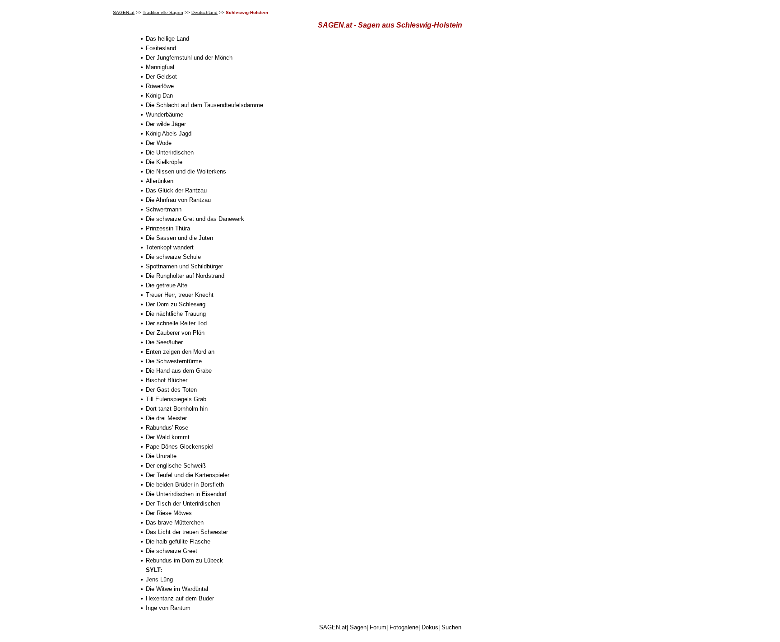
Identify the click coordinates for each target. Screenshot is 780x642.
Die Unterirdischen (170, 152)
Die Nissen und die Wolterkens (186, 171)
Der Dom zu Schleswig (175, 304)
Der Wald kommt (168, 437)
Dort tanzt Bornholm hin (177, 408)
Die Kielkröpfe (164, 162)
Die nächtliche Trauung (176, 313)
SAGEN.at (124, 12)
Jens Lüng (159, 579)
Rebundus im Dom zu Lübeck (184, 560)
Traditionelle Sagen (163, 12)
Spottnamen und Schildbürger (184, 266)
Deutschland (204, 12)
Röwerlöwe (160, 86)
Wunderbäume (164, 114)
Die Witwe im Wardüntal (177, 589)
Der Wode (159, 143)
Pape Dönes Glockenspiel (180, 446)
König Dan (159, 95)
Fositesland (161, 48)
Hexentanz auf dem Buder (180, 598)
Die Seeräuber (164, 342)
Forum (378, 627)
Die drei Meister (166, 418)
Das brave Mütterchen (175, 522)
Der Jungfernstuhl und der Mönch (189, 57)
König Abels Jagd (168, 133)
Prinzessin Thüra (168, 228)
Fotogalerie (404, 627)
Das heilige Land (167, 38)
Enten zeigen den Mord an (180, 351)
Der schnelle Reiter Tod (176, 323)
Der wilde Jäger (166, 124)
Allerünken (159, 181)
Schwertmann (163, 209)
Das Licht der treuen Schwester (187, 532)
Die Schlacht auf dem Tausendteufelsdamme (204, 105)
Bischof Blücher (166, 380)
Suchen (451, 627)
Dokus (430, 627)
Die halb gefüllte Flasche (178, 541)
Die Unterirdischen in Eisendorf (186, 494)
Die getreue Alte (166, 285)
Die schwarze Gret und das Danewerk (195, 219)
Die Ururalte (161, 456)
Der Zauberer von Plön (175, 332)
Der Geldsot (161, 76)
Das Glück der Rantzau (176, 190)
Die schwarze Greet (171, 551)
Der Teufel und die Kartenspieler (187, 475)
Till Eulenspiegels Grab (176, 399)
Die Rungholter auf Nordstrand (185, 275)
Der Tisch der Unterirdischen (183, 503)
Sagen (358, 627)
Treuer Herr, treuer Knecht (180, 294)
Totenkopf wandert (170, 247)
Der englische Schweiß (176, 465)
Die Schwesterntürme (174, 361)
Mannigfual (160, 67)
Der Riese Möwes (169, 513)
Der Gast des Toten (171, 389)
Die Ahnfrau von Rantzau (178, 200)
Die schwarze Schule (173, 256)
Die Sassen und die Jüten (179, 237)
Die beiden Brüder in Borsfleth (185, 484)
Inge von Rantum (168, 608)
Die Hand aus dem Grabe (179, 370)
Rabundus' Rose (167, 427)
